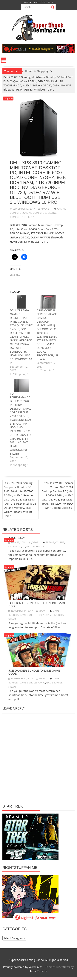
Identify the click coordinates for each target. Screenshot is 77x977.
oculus (59, 542)
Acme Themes (38, 971)
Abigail (45, 208)
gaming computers (34, 212)
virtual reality (35, 546)
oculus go (14, 546)
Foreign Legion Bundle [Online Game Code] (37, 604)
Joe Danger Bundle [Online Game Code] (34, 672)
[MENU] (3, 60)
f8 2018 (50, 542)
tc (23, 546)
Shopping (8, 98)
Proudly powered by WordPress (22, 967)
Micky (42, 610)
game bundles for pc (32, 615)
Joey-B (34, 542)
